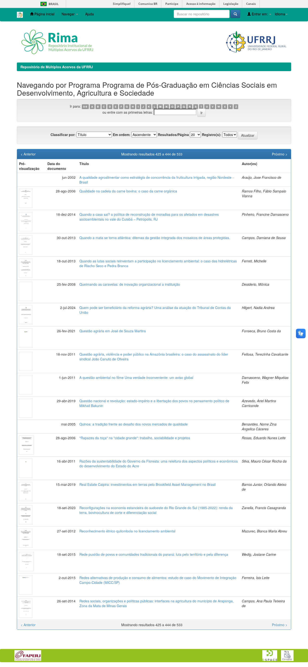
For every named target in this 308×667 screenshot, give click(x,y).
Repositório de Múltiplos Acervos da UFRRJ (56, 66)
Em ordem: (121, 134)
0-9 (85, 106)
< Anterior (28, 154)
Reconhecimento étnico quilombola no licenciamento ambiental (127, 531)
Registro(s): (211, 134)
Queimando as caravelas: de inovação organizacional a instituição (129, 284)
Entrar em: (260, 14)
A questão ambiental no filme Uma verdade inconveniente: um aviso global (136, 377)
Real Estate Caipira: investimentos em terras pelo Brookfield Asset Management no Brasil (147, 484)
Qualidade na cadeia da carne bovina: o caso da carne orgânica (128, 191)
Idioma (280, 14)
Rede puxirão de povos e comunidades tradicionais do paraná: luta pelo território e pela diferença (153, 554)
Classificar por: (63, 134)
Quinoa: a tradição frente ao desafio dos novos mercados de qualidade (133, 424)
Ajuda (89, 14)
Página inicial (43, 14)
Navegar (69, 14)
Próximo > (279, 154)
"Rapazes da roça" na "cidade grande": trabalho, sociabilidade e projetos (134, 437)
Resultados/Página (173, 134)
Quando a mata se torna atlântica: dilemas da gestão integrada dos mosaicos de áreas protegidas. (154, 237)
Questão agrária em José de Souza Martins (112, 330)
